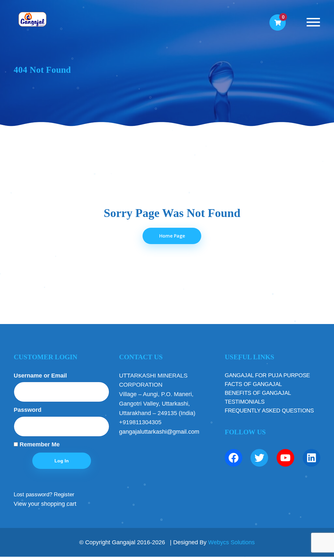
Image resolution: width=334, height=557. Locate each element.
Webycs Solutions (231, 542)
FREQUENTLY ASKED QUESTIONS (269, 411)
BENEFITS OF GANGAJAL (258, 393)
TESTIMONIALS (245, 402)
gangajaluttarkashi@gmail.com (159, 431)
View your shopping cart (45, 504)
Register (64, 494)
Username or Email (40, 375)
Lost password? (33, 494)
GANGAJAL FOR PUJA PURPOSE (267, 375)
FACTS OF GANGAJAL (253, 384)
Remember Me (39, 444)
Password (27, 410)
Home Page (172, 236)
